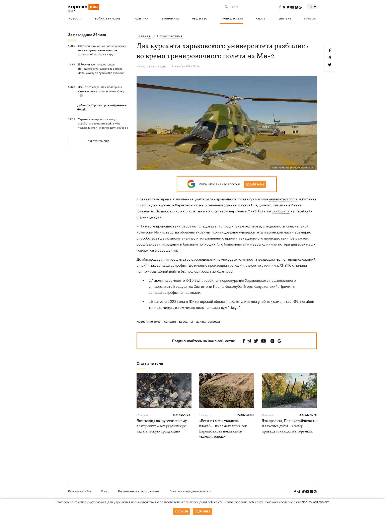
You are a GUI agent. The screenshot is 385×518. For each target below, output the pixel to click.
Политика (141, 18)
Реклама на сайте (79, 491)
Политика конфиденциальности (190, 491)
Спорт (260, 18)
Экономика (170, 18)
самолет (170, 321)
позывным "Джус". (225, 307)
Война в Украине (108, 18)
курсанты (186, 321)
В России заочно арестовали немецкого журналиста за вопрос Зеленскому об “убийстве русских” (101, 69)
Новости (75, 18)
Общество (199, 18)
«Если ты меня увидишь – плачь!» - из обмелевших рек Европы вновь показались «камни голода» (223, 429)
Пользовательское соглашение (138, 491)
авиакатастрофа (283, 199)
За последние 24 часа (87, 34)
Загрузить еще (98, 141)
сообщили (281, 211)
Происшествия (232, 18)
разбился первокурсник (224, 280)
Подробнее (202, 511)
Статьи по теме (150, 363)
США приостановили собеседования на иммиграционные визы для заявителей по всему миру (102, 50)
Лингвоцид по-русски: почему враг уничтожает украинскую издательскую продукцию (162, 426)
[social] (280, 7)
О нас (104, 491)
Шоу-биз (285, 18)
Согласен (181, 511)
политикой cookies (315, 502)
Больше (310, 18)
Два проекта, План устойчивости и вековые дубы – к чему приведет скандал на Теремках (289, 426)
